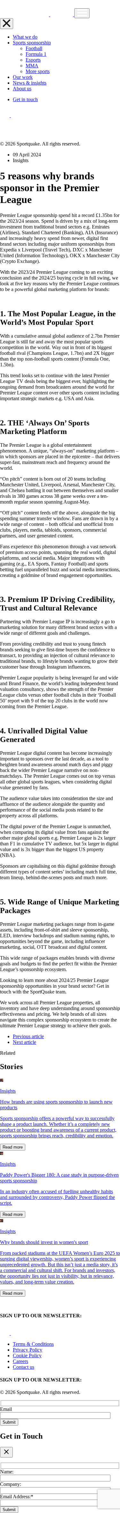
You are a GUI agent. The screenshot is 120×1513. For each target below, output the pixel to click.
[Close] (6, 1452)
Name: (6, 1471)
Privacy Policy (27, 1349)
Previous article (28, 1036)
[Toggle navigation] (82, 13)
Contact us (23, 1367)
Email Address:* (16, 1496)
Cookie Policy (27, 1355)
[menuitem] (34, 48)
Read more (13, 1147)
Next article (24, 1042)
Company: (10, 1484)
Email (6, 1409)
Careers (20, 1361)
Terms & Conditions (33, 1344)
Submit (9, 1422)
